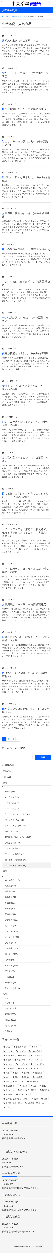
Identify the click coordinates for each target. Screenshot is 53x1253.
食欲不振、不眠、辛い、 (37, 1103)
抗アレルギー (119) (13, 925)
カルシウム (21, 1060)
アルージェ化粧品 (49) (14, 854)
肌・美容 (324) (11, 954)
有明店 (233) (10, 1014)
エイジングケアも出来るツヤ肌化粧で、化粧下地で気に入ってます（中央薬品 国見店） (25, 533)
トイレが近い (38, 1064)
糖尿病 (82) (10, 891)
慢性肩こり (19, 1081)
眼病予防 (45, 1090)
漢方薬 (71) (10, 960)
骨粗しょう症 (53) (12, 988)
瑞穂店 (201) (10, 1025)
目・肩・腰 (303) (12, 937)
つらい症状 (35, 1051)
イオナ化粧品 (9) (12, 803)
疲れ (44, 1086)
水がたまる (33, 1081)
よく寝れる (37, 1056)
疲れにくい (10, 1090)
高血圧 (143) (10, 886)
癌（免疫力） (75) (12, 880)
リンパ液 (23, 1069)
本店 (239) (9, 1003)
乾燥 (7, 1073)
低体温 (26, 1073)
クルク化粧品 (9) (12, 808)
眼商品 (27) (10, 791)
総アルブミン (23, 1094)
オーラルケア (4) (12, 797)
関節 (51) (7, 771)
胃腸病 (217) (10, 914)
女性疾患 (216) (11, 965)
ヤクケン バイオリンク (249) (17, 814)
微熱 (7, 1081)
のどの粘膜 (10, 1056)
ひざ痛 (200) (10, 943)
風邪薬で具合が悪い (14, 1103)
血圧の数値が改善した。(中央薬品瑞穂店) (26, 249)
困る (16, 1077)
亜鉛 (16, 1073)
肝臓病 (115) (10, 903)
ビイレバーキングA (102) (15, 826)
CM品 (8, 1047)
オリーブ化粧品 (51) (13, 848)
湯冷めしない (11, 1086)
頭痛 (45, 1099)
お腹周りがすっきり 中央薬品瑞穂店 (24, 604)
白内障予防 (32, 1090)
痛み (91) (7, 777)
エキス (8, 1060)
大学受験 (38, 1077)
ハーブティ (10, 1069)
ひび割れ (23, 1056)
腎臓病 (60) (10, 908)
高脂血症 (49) (11, 897)
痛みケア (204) (11, 831)
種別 (5, 871)
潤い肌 (24, 1086)
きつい (36, 1047)
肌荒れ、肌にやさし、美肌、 (17, 1099)
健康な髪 (38, 1073)
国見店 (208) (10, 1020)
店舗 (5, 994)
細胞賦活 (9, 1094)
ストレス (9, 1064)
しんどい (22, 1051)
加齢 (7, 1077)
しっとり (9, 1051)
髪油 (7, 1107)
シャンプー (35, 1060)
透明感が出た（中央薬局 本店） (21, 40)
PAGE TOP (48, 1213)
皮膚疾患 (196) (11, 948)
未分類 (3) (7, 1031)
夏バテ (26, 1077)
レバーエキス (38, 1069)
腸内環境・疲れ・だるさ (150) (18, 837)
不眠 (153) (9, 977)
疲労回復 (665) (11, 920)
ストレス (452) (11, 931)
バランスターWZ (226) (14, 820)
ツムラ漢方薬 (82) (12, 843)
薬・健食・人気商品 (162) (16, 860)
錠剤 (36, 1099)
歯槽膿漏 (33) (11, 982)
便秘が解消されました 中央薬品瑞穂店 (25, 353)
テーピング (22, 1064)
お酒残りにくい (22, 1047)
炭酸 (35, 1086)
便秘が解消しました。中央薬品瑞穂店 (24, 109)
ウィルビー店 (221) (13, 1008)
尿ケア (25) (10, 971)
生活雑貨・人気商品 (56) (15, 865)
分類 (5, 783)
